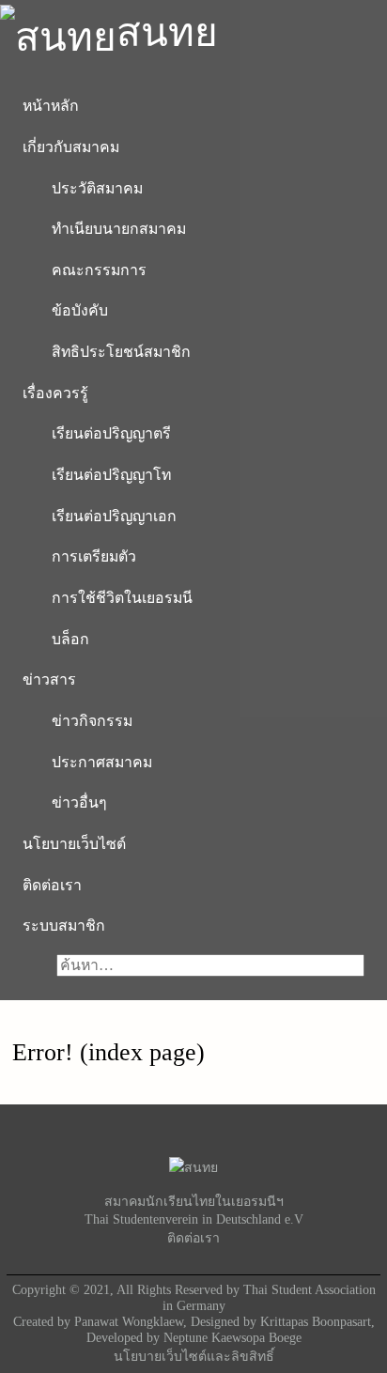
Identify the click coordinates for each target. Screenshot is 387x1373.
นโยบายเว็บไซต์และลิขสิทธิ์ (194, 1356)
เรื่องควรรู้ (55, 393)
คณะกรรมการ (99, 270)
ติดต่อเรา (52, 885)
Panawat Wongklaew (128, 1321)
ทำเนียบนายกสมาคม (119, 229)
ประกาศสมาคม (102, 762)
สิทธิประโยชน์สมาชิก (121, 352)
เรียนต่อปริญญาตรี (111, 433)
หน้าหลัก (51, 106)
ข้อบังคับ (80, 310)
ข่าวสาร (49, 679)
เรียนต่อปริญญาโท (111, 475)
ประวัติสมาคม (97, 188)
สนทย (167, 32)
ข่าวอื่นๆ (79, 802)
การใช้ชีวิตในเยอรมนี (122, 598)
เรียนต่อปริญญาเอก (114, 516)
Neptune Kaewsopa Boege (232, 1337)
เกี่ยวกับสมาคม (71, 147)
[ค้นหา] (30, 965)
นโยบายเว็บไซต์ (74, 844)
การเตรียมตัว (94, 556)
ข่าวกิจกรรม (92, 721)
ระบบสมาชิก (64, 925)
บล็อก (70, 639)
